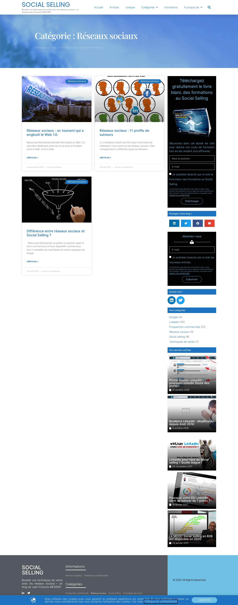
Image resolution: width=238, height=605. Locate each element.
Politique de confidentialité (160, 601)
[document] (119, 302)
